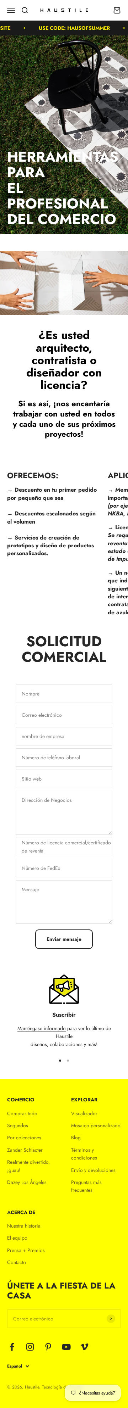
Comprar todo (22, 1113)
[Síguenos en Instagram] (30, 1347)
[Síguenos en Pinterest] (48, 1347)
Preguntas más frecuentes (86, 1186)
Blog (76, 1137)
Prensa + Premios (26, 1250)
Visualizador (84, 1113)
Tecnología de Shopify (62, 1387)
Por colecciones (24, 1137)
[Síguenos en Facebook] (12, 1347)
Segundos (17, 1125)
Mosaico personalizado (96, 1125)
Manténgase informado (41, 1028)
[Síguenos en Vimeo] (84, 1347)
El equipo (17, 1237)
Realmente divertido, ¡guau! (28, 1165)
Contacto (16, 1262)
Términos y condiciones (84, 1153)
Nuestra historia (24, 1225)
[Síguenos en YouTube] (66, 1347)
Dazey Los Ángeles (27, 1182)
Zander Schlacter (25, 1149)
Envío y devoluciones (93, 1170)
